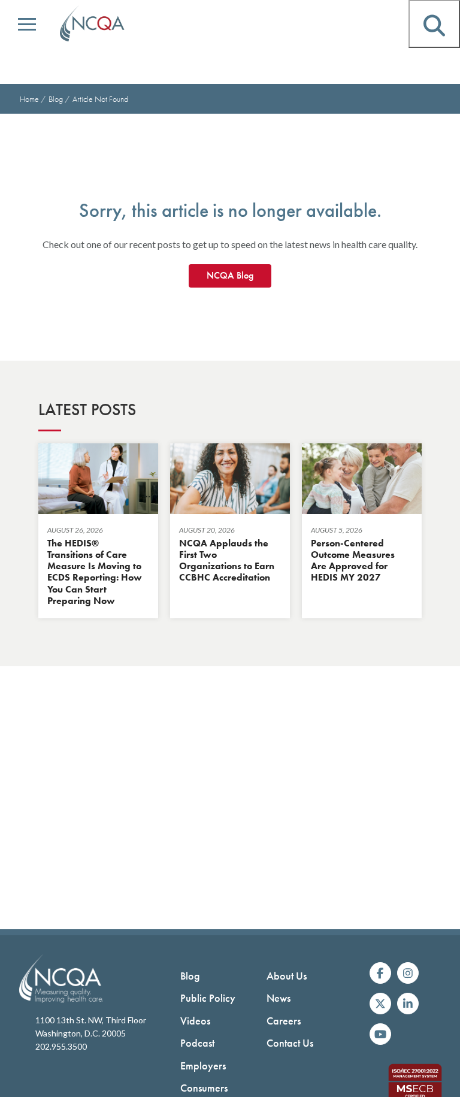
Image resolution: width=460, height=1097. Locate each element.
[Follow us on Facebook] (380, 973)
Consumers (204, 1088)
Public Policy (207, 998)
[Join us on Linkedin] (408, 1003)
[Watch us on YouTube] (380, 1034)
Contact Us (290, 1043)
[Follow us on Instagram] (408, 973)
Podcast (197, 1043)
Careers (284, 1021)
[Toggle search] (434, 24)
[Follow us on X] (380, 1003)
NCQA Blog (230, 275)
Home (29, 98)
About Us (287, 976)
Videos (195, 1021)
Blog (57, 98)
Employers (203, 1065)
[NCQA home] (93, 24)
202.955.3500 (61, 1046)
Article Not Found (100, 98)
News (278, 998)
